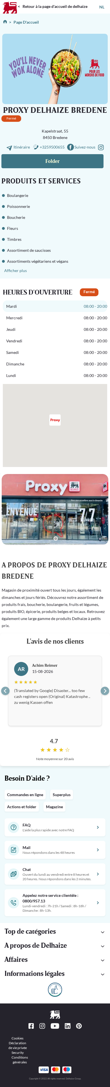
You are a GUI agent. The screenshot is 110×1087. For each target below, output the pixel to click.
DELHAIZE (10, 2)
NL (101, 7)
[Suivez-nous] (101, 147)
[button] (55, 932)
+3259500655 (52, 147)
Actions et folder (21, 806)
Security (18, 1052)
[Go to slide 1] (56, 538)
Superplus (62, 794)
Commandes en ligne (25, 794)
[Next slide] (105, 691)
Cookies (17, 1038)
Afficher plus (15, 270)
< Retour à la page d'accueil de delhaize (52, 6)
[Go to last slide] (5, 691)
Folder (52, 161)
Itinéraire (22, 147)
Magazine (54, 806)
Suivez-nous (84, 147)
